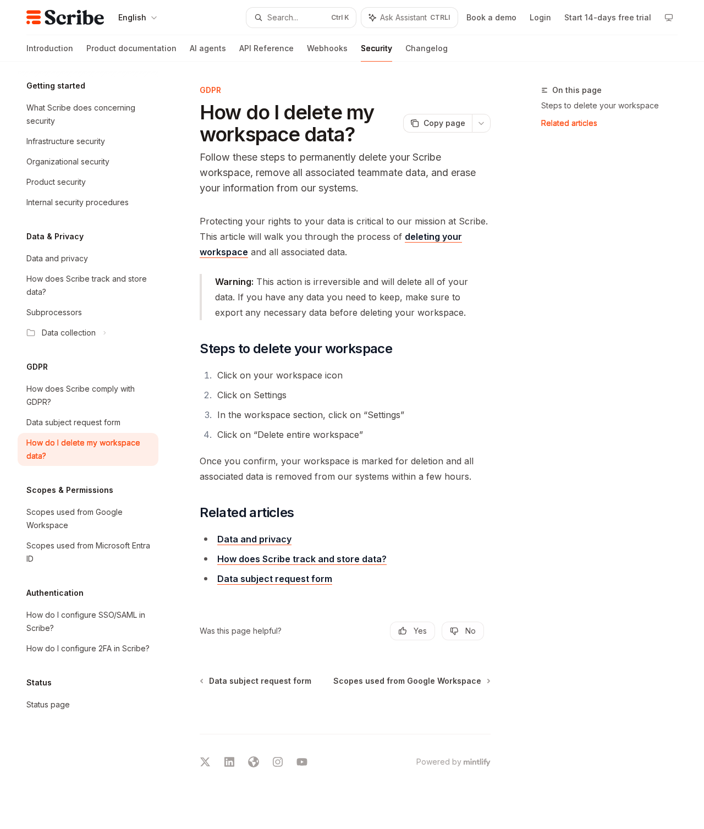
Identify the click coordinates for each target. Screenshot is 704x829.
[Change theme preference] (669, 17)
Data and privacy (254, 539)
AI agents (208, 48)
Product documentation (131, 48)
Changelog (426, 48)
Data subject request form (274, 578)
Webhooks (327, 48)
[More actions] (481, 123)
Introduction (49, 48)
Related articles (569, 123)
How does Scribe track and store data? (302, 558)
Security (376, 48)
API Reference (266, 48)
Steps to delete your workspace (600, 105)
